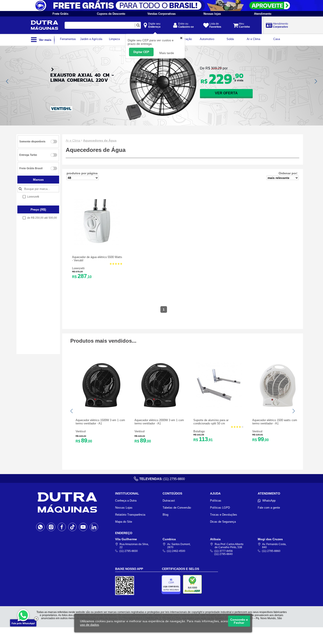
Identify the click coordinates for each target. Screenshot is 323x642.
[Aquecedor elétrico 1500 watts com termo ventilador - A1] (277, 407)
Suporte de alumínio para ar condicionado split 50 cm (211, 421)
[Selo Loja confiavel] (172, 584)
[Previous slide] (7, 81)
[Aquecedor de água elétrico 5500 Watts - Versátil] (97, 244)
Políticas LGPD (220, 507)
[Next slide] (315, 81)
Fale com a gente (269, 507)
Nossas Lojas (123, 507)
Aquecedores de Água (99, 140)
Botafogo (199, 431)
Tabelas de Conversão (177, 507)
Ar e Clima (73, 140)
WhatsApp (269, 500)
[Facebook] (61, 526)
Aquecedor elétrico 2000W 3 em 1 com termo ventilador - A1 (159, 421)
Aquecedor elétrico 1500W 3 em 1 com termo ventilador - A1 (100, 421)
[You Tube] (83, 526)
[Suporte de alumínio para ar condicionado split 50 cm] (219, 407)
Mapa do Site (123, 521)
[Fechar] (36, 619)
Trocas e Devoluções (223, 514)
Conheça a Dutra (125, 500)
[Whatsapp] (40, 526)
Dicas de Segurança (223, 521)
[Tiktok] (72, 526)
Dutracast (169, 500)
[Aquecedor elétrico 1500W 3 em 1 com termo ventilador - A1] (101, 407)
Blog (165, 514)
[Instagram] (51, 526)
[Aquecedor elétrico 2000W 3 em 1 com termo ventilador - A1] (160, 407)
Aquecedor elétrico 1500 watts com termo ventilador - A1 (274, 421)
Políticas (215, 500)
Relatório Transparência (130, 514)
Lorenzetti (78, 268)
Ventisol (81, 431)
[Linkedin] (94, 526)
